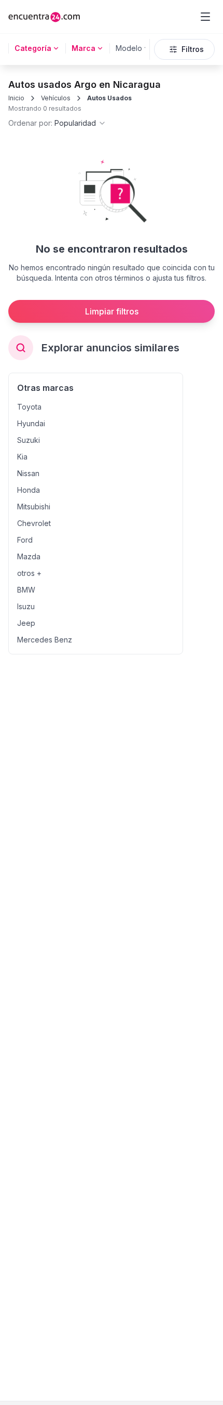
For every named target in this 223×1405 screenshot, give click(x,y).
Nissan (28, 473)
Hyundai (31, 423)
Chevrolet (34, 523)
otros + (29, 573)
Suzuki (28, 440)
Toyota (29, 406)
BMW (26, 589)
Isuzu (26, 606)
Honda (28, 489)
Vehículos (56, 98)
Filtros (193, 49)
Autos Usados (109, 98)
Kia (22, 456)
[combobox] (57, 123)
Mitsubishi (33, 506)
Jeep (26, 623)
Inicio (16, 98)
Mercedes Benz (44, 639)
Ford (25, 539)
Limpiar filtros (111, 311)
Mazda (28, 556)
